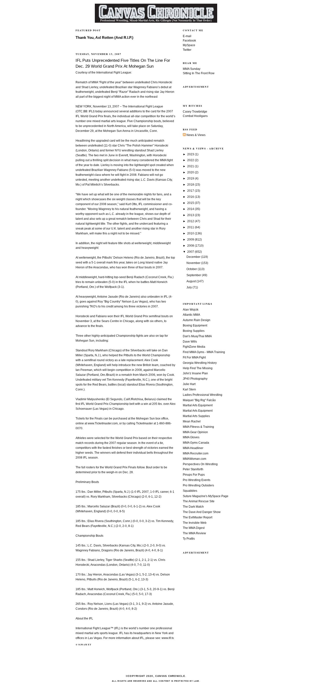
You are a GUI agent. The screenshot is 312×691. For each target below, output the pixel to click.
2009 (191, 239)
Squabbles (190, 490)
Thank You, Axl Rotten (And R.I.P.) (104, 38)
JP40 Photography (195, 378)
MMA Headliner (193, 448)
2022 (191, 160)
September (194, 275)
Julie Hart (189, 384)
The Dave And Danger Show (202, 512)
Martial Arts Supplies (196, 416)
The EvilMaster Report (197, 517)
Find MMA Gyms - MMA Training (204, 352)
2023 (191, 154)
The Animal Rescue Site (198, 501)
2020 (191, 172)
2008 (191, 245)
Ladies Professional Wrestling (202, 395)
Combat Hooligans (195, 116)
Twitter (187, 50)
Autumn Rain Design (196, 320)
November (193, 263)
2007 (191, 251)
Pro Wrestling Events (196, 480)
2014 (191, 209)
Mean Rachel (192, 421)
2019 (191, 178)
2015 (191, 203)
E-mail (187, 36)
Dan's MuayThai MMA (197, 336)
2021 (191, 166)
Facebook (189, 40)
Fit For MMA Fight (194, 357)
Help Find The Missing (198, 368)
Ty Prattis (189, 538)
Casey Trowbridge (195, 111)
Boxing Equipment (195, 325)
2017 (191, 190)
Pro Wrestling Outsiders (198, 485)
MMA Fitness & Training (198, 427)
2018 (191, 184)
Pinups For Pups (194, 474)
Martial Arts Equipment (198, 405)
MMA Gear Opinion (195, 432)
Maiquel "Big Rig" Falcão (199, 400)
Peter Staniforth (193, 469)
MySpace (189, 45)
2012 (191, 221)
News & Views (195, 135)
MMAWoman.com (194, 459)
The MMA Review (194, 533)
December (193, 257)
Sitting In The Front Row (198, 73)
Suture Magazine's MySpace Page (205, 496)
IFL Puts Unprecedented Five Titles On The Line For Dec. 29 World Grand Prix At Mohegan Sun (123, 63)
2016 (191, 197)
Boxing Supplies (194, 331)
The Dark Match (193, 506)
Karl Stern (189, 389)
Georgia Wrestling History (200, 363)
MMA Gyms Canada (196, 442)
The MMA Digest (194, 528)
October (192, 269)
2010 (191, 233)
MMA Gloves (191, 437)
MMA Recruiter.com (195, 453)
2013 (191, 215)
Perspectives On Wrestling (200, 464)
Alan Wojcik (190, 309)
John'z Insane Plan (195, 373)
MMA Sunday (191, 69)
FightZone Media (194, 346)
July (189, 287)
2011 (191, 227)
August (191, 281)
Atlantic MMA (191, 314)
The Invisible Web (194, 522)
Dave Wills (190, 341)
